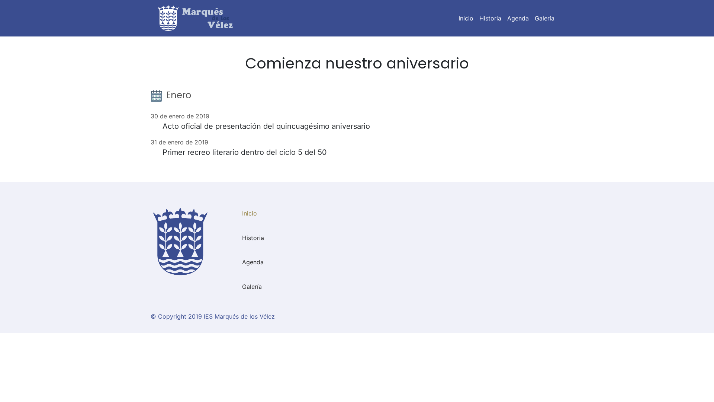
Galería (544, 18)
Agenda (518, 18)
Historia (490, 18)
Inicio (467, 18)
